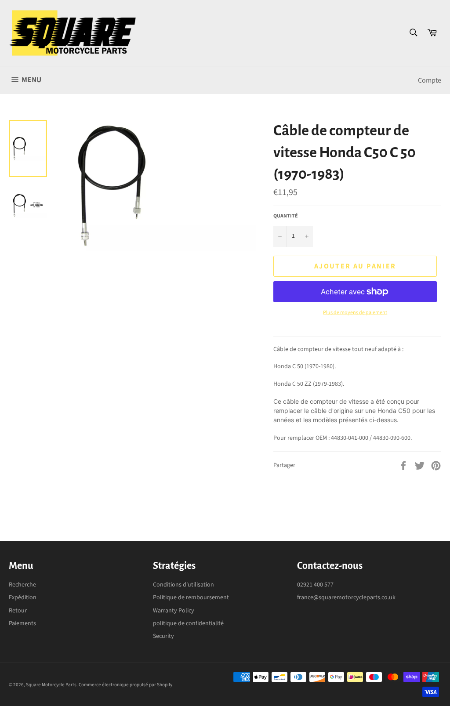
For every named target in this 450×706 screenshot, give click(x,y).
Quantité (285, 216)
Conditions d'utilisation (183, 584)
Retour (18, 610)
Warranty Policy (173, 610)
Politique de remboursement (191, 597)
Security (163, 636)
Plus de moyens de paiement (355, 312)
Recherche (22, 584)
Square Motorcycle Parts (51, 684)
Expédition (22, 597)
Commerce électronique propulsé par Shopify (125, 684)
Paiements (22, 623)
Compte (429, 80)
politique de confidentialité (188, 623)
